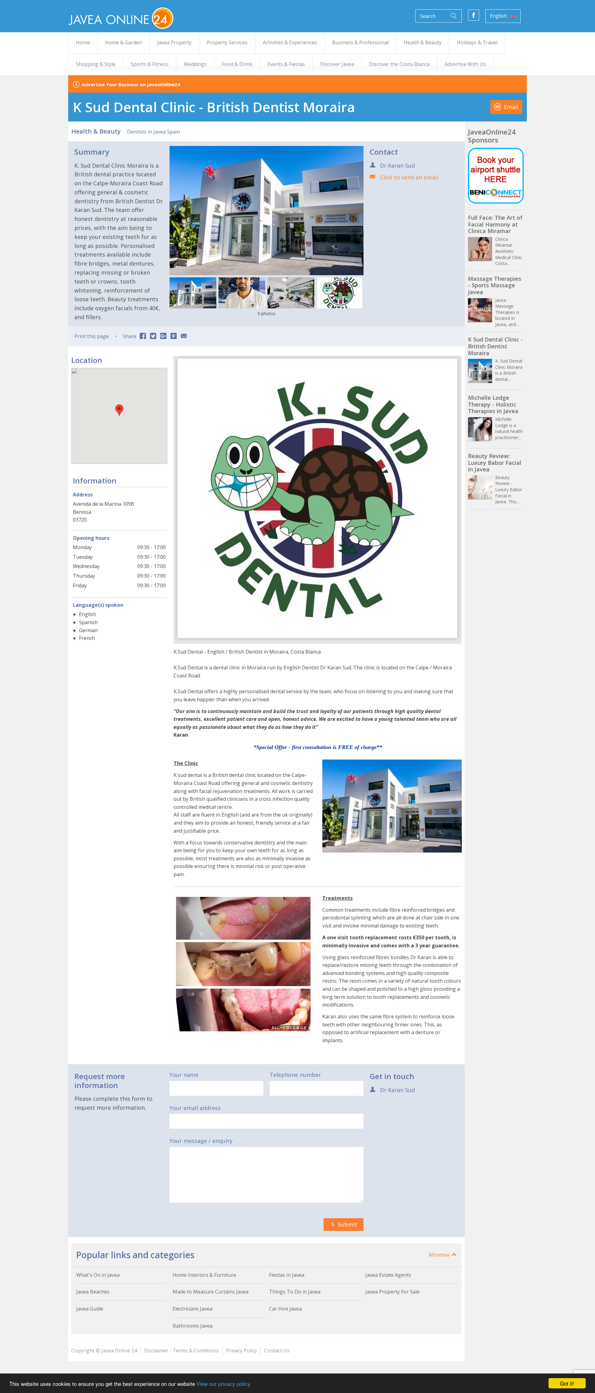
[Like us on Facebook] (473, 15)
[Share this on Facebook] (143, 337)
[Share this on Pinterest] (173, 337)
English (499, 15)
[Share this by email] (183, 337)
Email (510, 107)
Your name (184, 1074)
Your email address (195, 1108)
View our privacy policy (223, 1383)
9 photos (266, 313)
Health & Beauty (96, 131)
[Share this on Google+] (163, 337)
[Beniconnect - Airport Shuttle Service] (496, 176)
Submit (346, 1224)
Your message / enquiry (201, 1140)
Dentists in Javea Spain (153, 131)
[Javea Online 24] (121, 18)
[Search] (453, 16)
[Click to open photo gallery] (267, 210)
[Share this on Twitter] (153, 337)
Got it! (567, 1383)
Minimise (440, 1254)
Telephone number (295, 1074)
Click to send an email (409, 177)
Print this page (91, 336)
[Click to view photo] (193, 292)
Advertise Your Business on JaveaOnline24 (131, 84)
